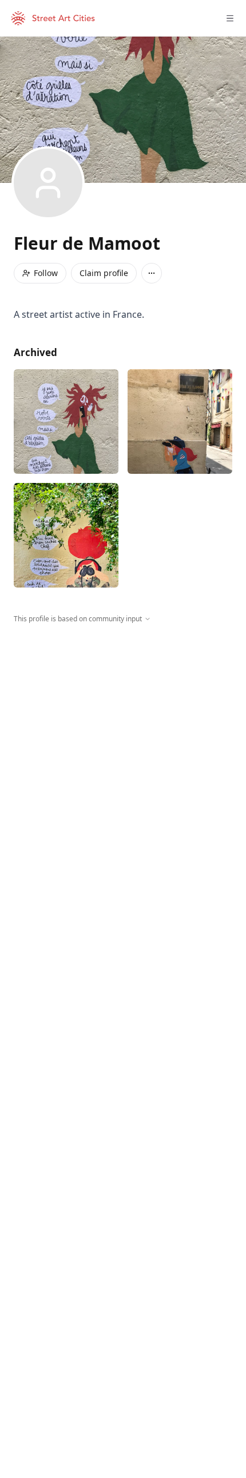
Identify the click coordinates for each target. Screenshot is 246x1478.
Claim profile (104, 272)
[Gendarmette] (180, 421)
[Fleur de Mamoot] (66, 421)
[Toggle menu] (230, 18)
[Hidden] (66, 535)
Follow (46, 272)
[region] (123, 729)
